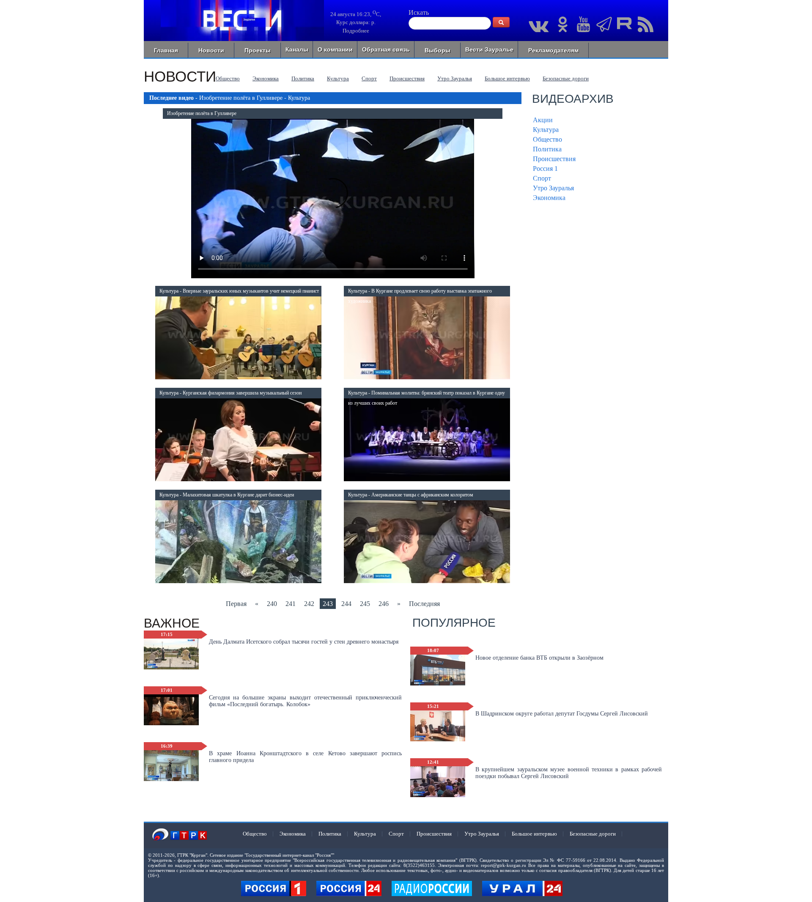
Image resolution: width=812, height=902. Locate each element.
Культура (338, 78)
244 (346, 603)
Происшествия (407, 78)
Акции (543, 119)
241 (290, 603)
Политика (302, 78)
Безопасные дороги (566, 78)
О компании (335, 49)
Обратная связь (386, 49)
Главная (166, 50)
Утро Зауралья (454, 78)
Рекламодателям (553, 50)
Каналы (296, 49)
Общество (228, 78)
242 (309, 603)
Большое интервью (507, 78)
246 (384, 603)
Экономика (265, 78)
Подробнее (356, 31)
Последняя (424, 603)
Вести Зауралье (489, 49)
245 (365, 603)
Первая (236, 603)
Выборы (437, 50)
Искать (419, 12)
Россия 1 (545, 168)
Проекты (257, 50)
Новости (211, 50)
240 (272, 603)
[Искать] (501, 22)
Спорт (369, 78)
